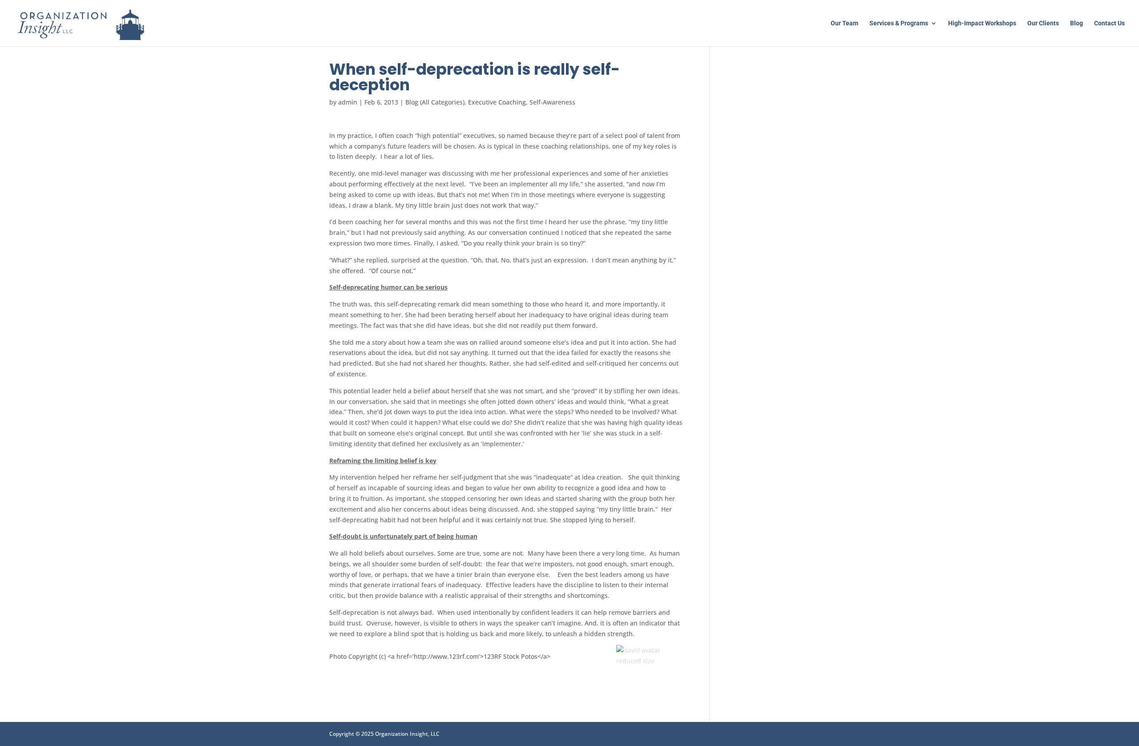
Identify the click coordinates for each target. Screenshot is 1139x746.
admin (347, 102)
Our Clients (1043, 23)
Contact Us (1109, 23)
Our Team (844, 23)
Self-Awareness (552, 102)
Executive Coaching (497, 102)
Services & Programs (898, 23)
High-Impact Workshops (982, 23)
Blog (1076, 23)
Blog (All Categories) (434, 102)
